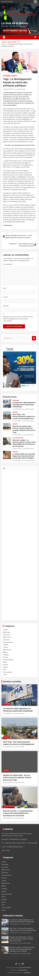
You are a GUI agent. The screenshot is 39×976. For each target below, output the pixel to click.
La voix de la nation (20, 89)
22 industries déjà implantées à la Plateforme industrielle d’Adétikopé (24, 405)
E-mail (5, 297)
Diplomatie (6, 632)
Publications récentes (13, 915)
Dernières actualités (12, 681)
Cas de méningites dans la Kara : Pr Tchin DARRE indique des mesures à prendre (18, 236)
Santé (5, 662)
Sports (5, 667)
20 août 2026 (16, 448)
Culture (5, 630)
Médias (5, 652)
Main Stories (7, 650)
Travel (5, 675)
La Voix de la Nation (15, 23)
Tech (4, 670)
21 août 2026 (16, 409)
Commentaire (8, 264)
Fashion (5, 645)
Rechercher (34, 338)
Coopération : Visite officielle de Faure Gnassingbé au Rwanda (21, 245)
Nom (5, 288)
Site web (6, 306)
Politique (6, 655)
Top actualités (17, 438)
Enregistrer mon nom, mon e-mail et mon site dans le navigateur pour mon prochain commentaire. (18, 319)
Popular (5, 657)
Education (6, 640)
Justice (5, 647)
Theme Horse (22, 970)
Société (14, 76)
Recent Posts (10, 397)
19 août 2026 (16, 460)
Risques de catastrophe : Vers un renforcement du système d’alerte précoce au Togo (23, 429)
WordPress (27, 973)
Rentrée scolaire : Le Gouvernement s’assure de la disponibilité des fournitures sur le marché (24, 443)
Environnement (8, 642)
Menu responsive (35, 1)
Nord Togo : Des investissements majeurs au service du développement (23, 416)
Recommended (8, 660)
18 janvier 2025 (8, 89)
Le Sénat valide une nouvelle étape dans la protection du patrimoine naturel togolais (23, 456)
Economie (6, 76)
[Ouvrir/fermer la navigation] (4, 37)
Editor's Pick (7, 637)
